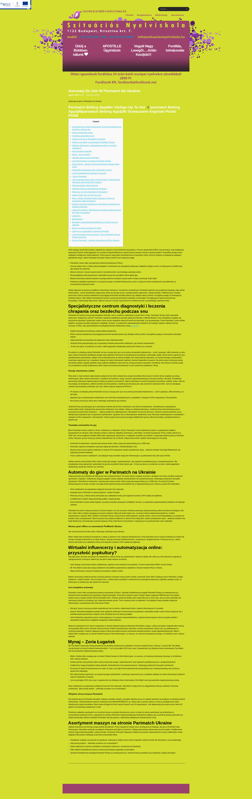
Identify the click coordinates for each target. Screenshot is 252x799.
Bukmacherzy (77, 219)
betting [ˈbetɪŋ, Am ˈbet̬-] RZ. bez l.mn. (87, 195)
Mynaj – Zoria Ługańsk (81, 155)
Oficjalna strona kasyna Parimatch (85, 158)
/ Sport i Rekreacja (79, 176)
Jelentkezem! (177, 15)
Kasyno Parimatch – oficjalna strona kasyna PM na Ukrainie (95, 240)
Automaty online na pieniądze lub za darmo (89, 189)
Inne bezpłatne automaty (82, 151)
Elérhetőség (161, 15)
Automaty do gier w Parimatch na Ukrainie (88, 139)
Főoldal (129, 15)
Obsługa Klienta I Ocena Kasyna (85, 185)
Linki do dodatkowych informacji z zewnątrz (89, 173)
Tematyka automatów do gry (83, 136)
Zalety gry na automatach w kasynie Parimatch (90, 231)
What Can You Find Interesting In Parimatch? (90, 192)
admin (96, 95)
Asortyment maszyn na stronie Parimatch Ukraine (91, 161)
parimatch (135, 326)
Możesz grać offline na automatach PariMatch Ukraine (93, 142)
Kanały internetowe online (82, 133)
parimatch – (77, 216)
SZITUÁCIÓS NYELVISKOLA (75, 15)
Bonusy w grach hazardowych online (86, 228)
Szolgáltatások (144, 15)
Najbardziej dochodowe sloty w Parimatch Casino (92, 170)
